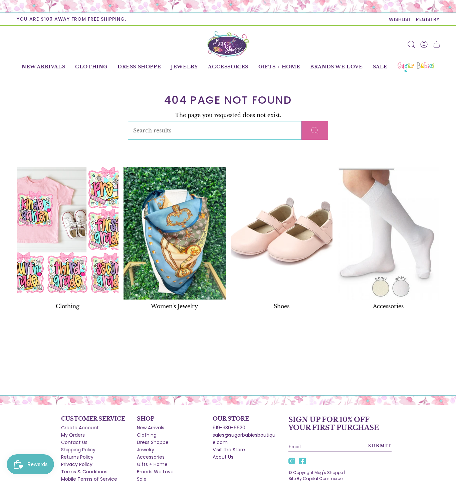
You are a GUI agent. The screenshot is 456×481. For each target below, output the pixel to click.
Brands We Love (155, 471)
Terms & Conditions (84, 471)
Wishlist (400, 19)
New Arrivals (150, 427)
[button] (91, 67)
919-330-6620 (229, 427)
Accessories (151, 457)
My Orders (73, 435)
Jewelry (145, 449)
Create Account (80, 427)
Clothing (147, 435)
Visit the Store (229, 449)
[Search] (314, 130)
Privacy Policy (76, 464)
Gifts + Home (152, 464)
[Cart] (436, 44)
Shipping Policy (78, 449)
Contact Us (74, 442)
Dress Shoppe (153, 442)
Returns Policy (77, 457)
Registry (427, 19)
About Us (223, 457)
